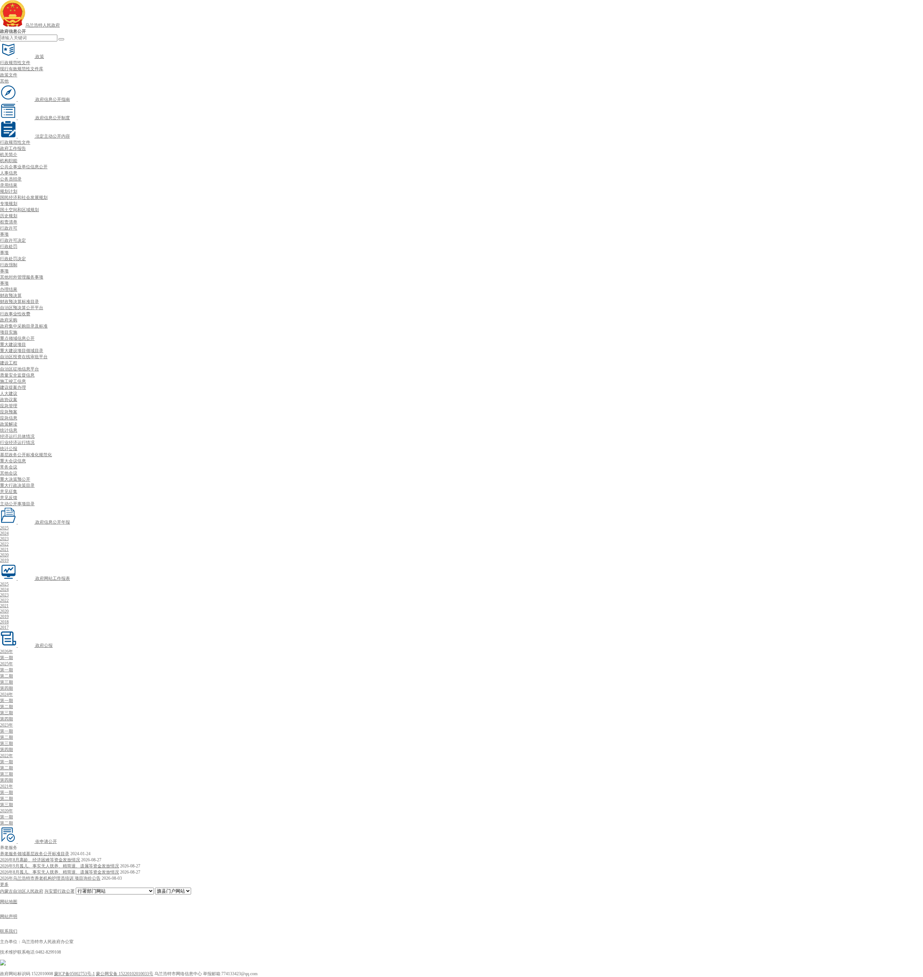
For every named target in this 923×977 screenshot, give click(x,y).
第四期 (6, 688)
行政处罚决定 (13, 258)
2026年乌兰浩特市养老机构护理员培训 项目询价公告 (50, 878)
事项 (4, 234)
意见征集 (8, 491)
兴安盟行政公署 (59, 891)
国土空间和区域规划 (19, 209)
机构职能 (8, 160)
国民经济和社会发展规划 (24, 197)
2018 (4, 622)
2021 (4, 549)
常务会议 (8, 467)
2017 (4, 627)
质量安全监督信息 (17, 375)
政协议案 (8, 399)
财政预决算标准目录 (19, 301)
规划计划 (8, 191)
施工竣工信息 (13, 381)
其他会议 (8, 473)
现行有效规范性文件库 (21, 68)
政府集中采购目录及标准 (24, 326)
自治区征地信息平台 (19, 369)
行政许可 (8, 228)
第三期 (6, 682)
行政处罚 (8, 246)
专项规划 (8, 203)
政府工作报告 (13, 148)
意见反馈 (8, 497)
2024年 (6, 694)
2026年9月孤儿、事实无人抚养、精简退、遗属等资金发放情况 (59, 866)
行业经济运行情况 (17, 442)
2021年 (6, 786)
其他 (4, 81)
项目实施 (8, 332)
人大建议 (8, 393)
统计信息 (8, 430)
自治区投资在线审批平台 (24, 356)
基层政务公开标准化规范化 (26, 454)
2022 (4, 544)
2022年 (6, 755)
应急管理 (8, 405)
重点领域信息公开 (17, 338)
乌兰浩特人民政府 (42, 25)
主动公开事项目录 (17, 503)
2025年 (6, 663)
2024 (4, 533)
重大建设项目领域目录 (21, 350)
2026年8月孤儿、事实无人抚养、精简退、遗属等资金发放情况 (59, 872)
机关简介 (8, 154)
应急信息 (8, 418)
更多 (4, 884)
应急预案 (8, 411)
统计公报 (8, 448)
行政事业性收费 (15, 313)
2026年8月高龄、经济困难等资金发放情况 (40, 859)
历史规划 (8, 215)
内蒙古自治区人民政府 (21, 891)
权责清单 (8, 222)
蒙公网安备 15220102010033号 (124, 973)
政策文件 (8, 74)
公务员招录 (11, 179)
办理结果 (8, 289)
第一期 (6, 657)
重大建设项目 (13, 344)
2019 (4, 560)
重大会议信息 (13, 460)
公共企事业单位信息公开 (24, 166)
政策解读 (8, 424)
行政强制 (8, 264)
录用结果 (8, 185)
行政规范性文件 (15, 62)
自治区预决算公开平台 (21, 307)
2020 (4, 555)
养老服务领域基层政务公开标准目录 (34, 853)
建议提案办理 (13, 387)
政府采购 (8, 320)
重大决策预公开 (15, 479)
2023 (4, 538)
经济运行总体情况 (17, 436)
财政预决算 (11, 295)
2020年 (6, 810)
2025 (4, 527)
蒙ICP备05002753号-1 (74, 973)
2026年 (6, 651)
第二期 (6, 676)
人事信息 (8, 173)
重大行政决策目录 (17, 485)
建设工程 (8, 362)
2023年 (6, 725)
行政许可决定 (13, 240)
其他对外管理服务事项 (21, 277)
